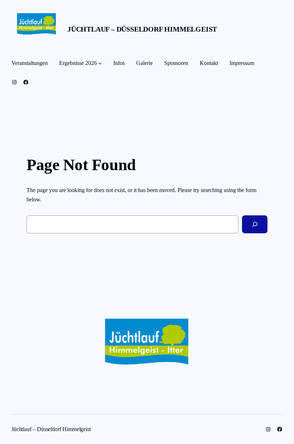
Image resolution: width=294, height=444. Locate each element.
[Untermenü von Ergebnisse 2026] (100, 63)
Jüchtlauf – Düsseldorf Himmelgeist (142, 29)
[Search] (254, 224)
